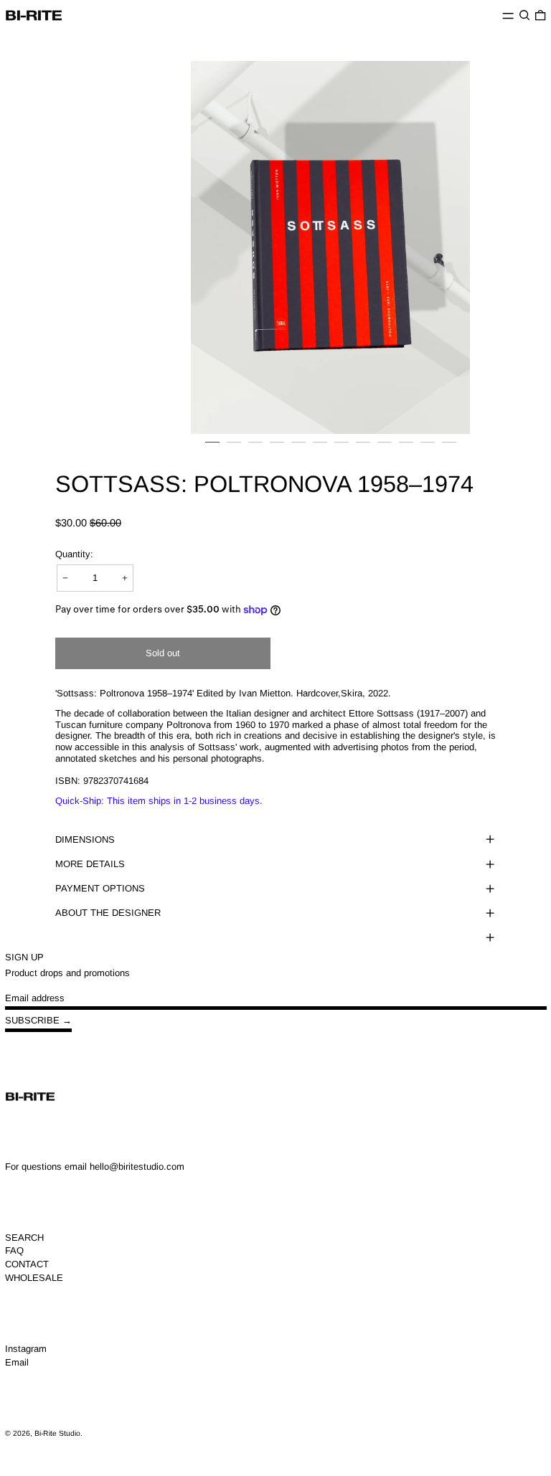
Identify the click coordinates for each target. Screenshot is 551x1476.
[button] (524, 15)
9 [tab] (384, 449)
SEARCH (24, 1237)
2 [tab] (234, 449)
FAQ (14, 1250)
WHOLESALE (34, 1277)
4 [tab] (277, 449)
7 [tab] (341, 449)
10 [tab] (406, 449)
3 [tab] (255, 449)
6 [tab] (320, 449)
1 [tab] (212, 449)
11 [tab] (427, 449)
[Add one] (125, 577)
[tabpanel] (330, 247)
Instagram (26, 1348)
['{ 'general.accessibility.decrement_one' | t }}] (65, 577)
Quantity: (74, 554)
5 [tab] (298, 449)
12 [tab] (449, 449)
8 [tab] (363, 449)
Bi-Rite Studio (57, 1433)
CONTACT (27, 1264)
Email (17, 1362)
